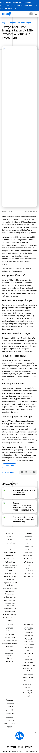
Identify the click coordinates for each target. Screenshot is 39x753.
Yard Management (10, 597)
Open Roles (10, 720)
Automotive (28, 549)
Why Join (9, 628)
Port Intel (10, 570)
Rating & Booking (10, 576)
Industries (28, 546)
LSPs (28, 543)
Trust (9, 727)
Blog (3, 23)
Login (28, 696)
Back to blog (9, 472)
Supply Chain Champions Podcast (28, 664)
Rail (10, 549)
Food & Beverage (28, 556)
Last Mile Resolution (9, 608)
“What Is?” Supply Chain (28, 669)
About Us (10, 707)
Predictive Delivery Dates (9, 619)
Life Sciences (28, 562)
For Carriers (10, 631)
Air (10, 546)
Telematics (9, 647)
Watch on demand (7, 8)
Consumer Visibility (9, 615)
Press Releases (28, 678)
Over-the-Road (9, 543)
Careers (9, 717)
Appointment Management (9, 593)
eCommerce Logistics (10, 604)
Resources (28, 659)
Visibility (9, 537)
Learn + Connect (28, 645)
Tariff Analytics (10, 562)
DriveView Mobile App (9, 644)
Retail (28, 565)
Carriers (9, 658)
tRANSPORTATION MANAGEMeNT (10, 566)
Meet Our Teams (9, 723)
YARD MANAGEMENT (9, 589)
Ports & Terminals (10, 552)
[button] (36, 5)
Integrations (28, 573)
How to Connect (10, 641)
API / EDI (10, 650)
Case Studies (28, 632)
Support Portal (10, 637)
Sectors (28, 537)
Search (31, 13)
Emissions (9, 556)
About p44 (10, 704)
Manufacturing (28, 559)
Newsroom (28, 674)
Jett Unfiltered (28, 653)
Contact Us (28, 687)
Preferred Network (9, 654)
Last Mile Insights (9, 611)
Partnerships (28, 576)
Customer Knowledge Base (28, 692)
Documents (10, 580)
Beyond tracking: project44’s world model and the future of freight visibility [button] (24, 506)
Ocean (9, 540)
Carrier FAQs (10, 634)
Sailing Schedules (10, 573)
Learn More (9, 466)
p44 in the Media (28, 681)
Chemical (28, 552)
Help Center (28, 684)
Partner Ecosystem (28, 569)
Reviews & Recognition (28, 640)
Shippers (28, 540)
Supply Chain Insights (28, 649)
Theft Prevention (9, 559)
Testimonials (28, 636)
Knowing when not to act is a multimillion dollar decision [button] (24, 492)
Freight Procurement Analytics (10, 584)
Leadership (10, 710)
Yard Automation (9, 600)
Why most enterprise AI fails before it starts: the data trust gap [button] (23, 519)
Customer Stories (28, 629)
